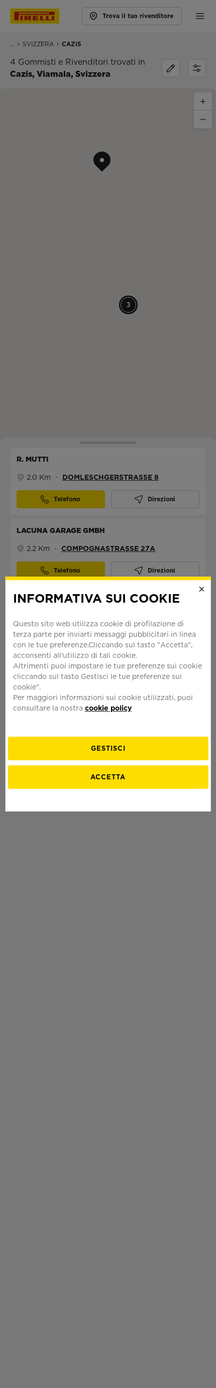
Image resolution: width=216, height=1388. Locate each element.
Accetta (108, 777)
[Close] (201, 589)
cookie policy (108, 708)
